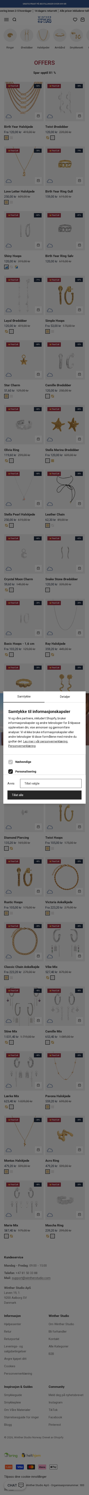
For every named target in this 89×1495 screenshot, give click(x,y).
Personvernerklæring (22, 746)
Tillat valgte (32, 783)
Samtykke (24, 696)
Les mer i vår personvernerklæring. (45, 741)
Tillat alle (17, 795)
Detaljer (65, 696)
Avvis (10, 783)
